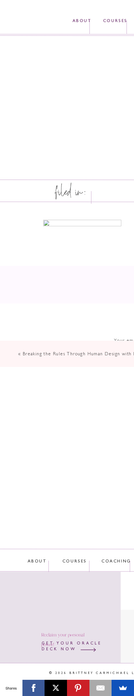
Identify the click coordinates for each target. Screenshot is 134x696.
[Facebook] (33, 688)
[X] (56, 688)
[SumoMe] (123, 688)
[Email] (100, 688)
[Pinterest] (78, 688)
